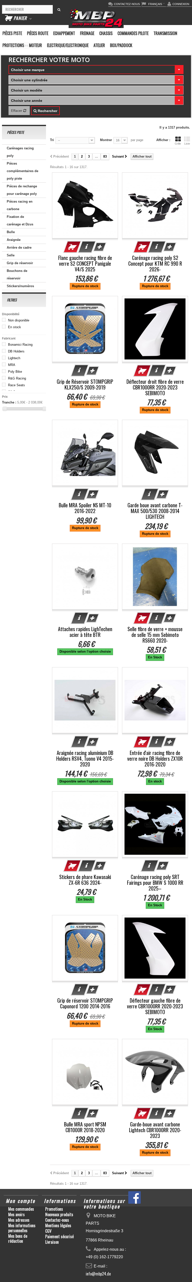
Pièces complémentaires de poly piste (22, 171)
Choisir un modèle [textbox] (26, 90)
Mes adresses (19, 1220)
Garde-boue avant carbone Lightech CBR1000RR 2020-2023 (155, 1130)
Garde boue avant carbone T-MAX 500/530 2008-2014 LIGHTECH (155, 511)
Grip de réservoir (20, 263)
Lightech (14, 358)
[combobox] (96, 69)
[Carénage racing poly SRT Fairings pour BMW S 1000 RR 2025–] (155, 824)
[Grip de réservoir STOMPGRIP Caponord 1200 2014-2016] (85, 948)
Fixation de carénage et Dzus (20, 220)
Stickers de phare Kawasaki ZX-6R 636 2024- (85, 880)
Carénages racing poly (20, 152)
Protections (13, 45)
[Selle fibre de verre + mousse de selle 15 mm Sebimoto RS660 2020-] (155, 576)
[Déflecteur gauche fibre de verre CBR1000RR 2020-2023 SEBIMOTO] (155, 948)
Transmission (165, 33)
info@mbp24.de (98, 1274)
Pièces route (37, 33)
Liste (187, 143)
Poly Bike (15, 371)
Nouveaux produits (59, 1214)
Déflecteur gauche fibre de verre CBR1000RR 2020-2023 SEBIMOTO (155, 1006)
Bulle (11, 232)
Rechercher (47, 111)
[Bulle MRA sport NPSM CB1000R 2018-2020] (85, 1071)
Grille (178, 143)
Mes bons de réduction (17, 1238)
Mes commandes (21, 1209)
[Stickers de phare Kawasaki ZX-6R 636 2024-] (85, 824)
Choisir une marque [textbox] (27, 70)
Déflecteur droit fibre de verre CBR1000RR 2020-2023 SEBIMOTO (155, 387)
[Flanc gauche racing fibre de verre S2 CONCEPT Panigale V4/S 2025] (85, 205)
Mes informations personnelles (22, 1227)
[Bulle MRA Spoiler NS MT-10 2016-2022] (85, 452)
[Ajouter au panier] (72, 247)
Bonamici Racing (20, 344)
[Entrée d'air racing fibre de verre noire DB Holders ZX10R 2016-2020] (155, 700)
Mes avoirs (16, 1214)
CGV (48, 1231)
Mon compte (20, 1200)
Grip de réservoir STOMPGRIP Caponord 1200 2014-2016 (85, 1003)
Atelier (99, 45)
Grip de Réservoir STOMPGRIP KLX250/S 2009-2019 (85, 384)
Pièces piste (12, 33)
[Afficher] (87, 247)
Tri (52, 140)
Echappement (64, 33)
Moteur (35, 45)
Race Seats (16, 385)
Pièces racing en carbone (19, 205)
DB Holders (16, 351)
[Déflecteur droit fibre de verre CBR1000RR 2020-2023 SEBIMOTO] (155, 328)
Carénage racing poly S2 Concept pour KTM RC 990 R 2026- (155, 263)
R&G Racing (17, 378)
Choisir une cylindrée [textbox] (29, 80)
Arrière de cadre (19, 247)
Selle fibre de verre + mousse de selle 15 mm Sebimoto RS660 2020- (155, 634)
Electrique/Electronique (67, 45)
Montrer (106, 140)
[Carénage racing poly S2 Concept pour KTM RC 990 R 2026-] (155, 205)
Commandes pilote (133, 33)
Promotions (54, 1209)
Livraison (52, 1242)
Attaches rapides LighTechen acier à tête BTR (85, 632)
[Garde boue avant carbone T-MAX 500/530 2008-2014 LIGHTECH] (155, 452)
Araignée (13, 240)
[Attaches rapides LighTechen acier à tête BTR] (85, 576)
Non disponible (18, 320)
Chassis (105, 33)
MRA (11, 365)
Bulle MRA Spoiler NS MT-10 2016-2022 (85, 508)
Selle (10, 255)
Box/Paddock (121, 45)
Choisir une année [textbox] (26, 101)
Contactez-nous (57, 1220)
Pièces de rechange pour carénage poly (22, 190)
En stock (14, 327)
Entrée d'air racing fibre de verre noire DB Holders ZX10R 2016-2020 (155, 758)
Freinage (87, 33)
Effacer (17, 111)
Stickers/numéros (20, 286)
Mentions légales (58, 1225)
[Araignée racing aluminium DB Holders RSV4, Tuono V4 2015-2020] (85, 700)
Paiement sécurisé (59, 1236)
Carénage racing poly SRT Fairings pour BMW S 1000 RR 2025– (155, 882)
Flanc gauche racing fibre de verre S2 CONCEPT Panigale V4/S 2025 (85, 263)
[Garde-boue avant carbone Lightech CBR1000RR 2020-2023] (155, 1071)
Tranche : (9, 402)
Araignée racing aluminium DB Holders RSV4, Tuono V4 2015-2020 (85, 758)
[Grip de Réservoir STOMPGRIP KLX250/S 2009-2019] (85, 328)
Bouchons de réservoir (17, 274)
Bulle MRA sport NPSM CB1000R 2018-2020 (85, 1127)
